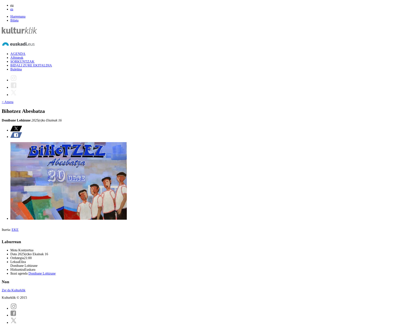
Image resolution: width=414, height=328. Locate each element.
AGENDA (17, 54)
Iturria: (7, 230)
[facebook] (13, 315)
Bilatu (14, 20)
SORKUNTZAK (22, 61)
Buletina (16, 69)
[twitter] (13, 322)
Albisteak (16, 57)
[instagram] (13, 308)
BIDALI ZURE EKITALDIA (31, 65)
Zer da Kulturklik (13, 290)
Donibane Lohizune (42, 273)
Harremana (17, 16)
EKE (15, 230)
